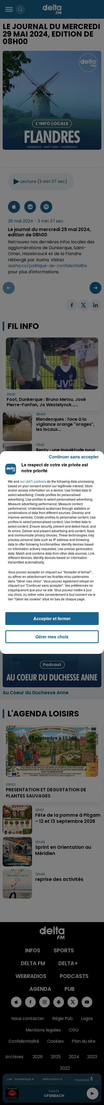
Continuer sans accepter (74, 457)
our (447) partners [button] (33, 481)
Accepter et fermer (52, 618)
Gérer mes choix (52, 637)
